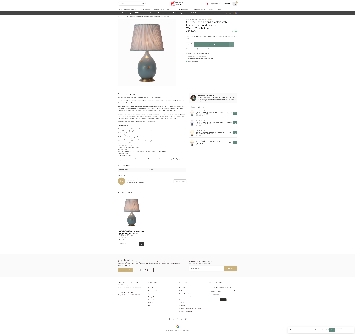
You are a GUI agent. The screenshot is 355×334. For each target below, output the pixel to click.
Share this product (203, 49)
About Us (181, 285)
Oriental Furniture (130, 9)
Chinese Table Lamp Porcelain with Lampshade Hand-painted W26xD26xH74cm (146, 17)
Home (120, 9)
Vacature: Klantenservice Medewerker (190, 309)
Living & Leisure (184, 9)
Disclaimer (182, 291)
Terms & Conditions (184, 288)
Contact (181, 303)
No (339, 330)
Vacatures (182, 306)
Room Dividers (145, 9)
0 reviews (209, 19)
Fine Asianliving (191, 19)
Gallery (211, 9)
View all (223, 300)
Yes (332, 330)
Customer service (125, 270)
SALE (219, 9)
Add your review (180, 181)
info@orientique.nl (221, 99)
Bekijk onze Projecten (144, 270)
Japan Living (171, 9)
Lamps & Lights (159, 9)
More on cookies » (347, 330)
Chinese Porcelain (199, 9)
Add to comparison (191, 49)
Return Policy (183, 300)
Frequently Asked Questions (187, 297)
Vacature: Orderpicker (185, 311)
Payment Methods (184, 294)
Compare (124, 243)
